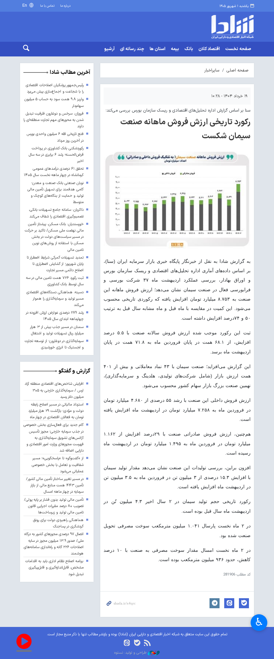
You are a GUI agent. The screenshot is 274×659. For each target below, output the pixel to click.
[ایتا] (126, 643)
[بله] (137, 643)
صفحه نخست (238, 49)
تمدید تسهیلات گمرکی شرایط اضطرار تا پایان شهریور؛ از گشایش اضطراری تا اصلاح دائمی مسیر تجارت (55, 264)
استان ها (157, 49)
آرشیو (109, 49)
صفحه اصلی (238, 70)
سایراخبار (212, 70)
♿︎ (259, 622)
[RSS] (147, 643)
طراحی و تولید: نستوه (131, 653)
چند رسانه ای (132, 49)
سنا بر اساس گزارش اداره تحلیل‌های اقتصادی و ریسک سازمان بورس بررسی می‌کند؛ (178, 110)
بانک (188, 49)
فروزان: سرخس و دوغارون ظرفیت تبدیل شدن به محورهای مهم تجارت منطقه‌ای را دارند (53, 120)
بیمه (175, 49)
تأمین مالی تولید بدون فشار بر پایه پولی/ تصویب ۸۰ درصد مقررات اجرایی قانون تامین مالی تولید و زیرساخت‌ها (54, 506)
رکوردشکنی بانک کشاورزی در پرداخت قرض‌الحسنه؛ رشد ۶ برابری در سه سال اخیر (56, 155)
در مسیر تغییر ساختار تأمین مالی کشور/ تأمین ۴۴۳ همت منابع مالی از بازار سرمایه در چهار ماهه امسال (55, 485)
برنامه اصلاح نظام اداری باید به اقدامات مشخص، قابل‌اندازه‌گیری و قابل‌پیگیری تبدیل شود (54, 567)
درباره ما (65, 5)
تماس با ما (47, 5)
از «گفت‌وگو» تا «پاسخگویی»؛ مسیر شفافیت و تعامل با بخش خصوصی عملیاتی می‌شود (58, 465)
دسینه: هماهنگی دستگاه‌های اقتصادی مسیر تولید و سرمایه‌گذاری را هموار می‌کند (55, 299)
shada (227, 26)
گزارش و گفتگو (74, 371)
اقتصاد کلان (209, 49)
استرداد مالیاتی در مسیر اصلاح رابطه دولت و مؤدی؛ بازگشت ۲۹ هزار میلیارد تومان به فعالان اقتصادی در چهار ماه (56, 411)
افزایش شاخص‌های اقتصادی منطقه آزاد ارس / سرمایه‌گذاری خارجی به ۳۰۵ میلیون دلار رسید (54, 390)
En (25, 5)
